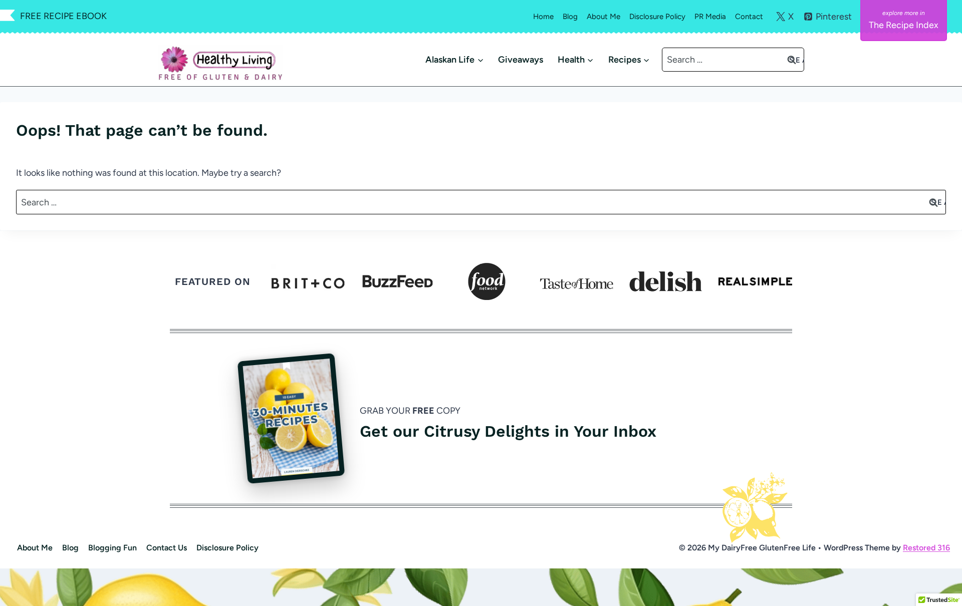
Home (543, 16)
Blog (570, 16)
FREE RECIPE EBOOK (63, 16)
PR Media (710, 16)
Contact (749, 16)
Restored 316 (926, 547)
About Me (603, 16)
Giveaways (520, 59)
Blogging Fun (112, 547)
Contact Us (166, 547)
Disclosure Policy (657, 16)
